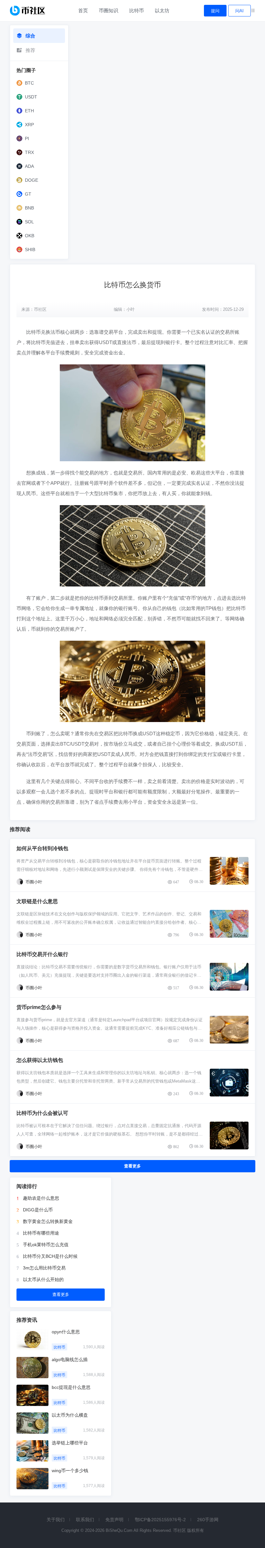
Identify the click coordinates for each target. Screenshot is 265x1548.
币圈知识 (108, 10)
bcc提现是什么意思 (71, 1387)
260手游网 (207, 1519)
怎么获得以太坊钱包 (39, 1060)
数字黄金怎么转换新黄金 (48, 1221)
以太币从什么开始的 (43, 1279)
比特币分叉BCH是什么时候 (50, 1256)
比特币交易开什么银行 (42, 954)
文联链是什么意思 (37, 901)
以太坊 (162, 10)
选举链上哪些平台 (70, 1442)
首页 (83, 10)
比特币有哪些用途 (41, 1233)
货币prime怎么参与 (38, 1007)
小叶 (130, 309)
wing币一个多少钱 (70, 1470)
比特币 (136, 10)
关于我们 (56, 1519)
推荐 (30, 50)
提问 (215, 10)
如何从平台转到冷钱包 (42, 848)
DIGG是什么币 (38, 1209)
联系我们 (85, 1519)
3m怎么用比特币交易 (44, 1267)
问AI (239, 10)
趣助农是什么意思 (41, 1198)
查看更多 (132, 1166)
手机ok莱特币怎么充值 (46, 1244)
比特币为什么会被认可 (42, 1113)
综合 (30, 35)
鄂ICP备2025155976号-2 (160, 1519)
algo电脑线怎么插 (70, 1359)
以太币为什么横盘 (70, 1415)
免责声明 (114, 1519)
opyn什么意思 (66, 1331)
